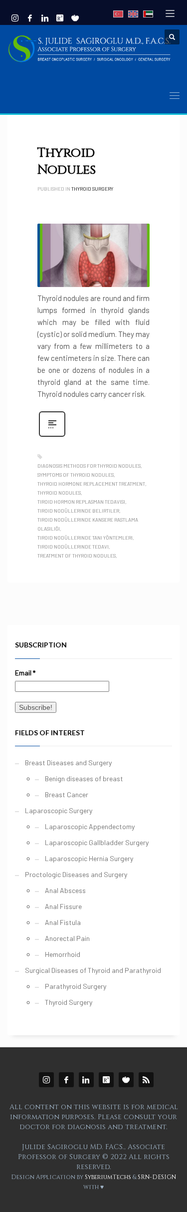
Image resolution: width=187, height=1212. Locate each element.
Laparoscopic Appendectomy (90, 826)
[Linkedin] (44, 17)
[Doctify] (74, 17)
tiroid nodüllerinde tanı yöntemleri (85, 538)
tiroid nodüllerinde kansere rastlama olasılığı (87, 524)
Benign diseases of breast (84, 778)
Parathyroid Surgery (75, 986)
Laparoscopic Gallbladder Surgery (97, 842)
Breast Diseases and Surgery (68, 762)
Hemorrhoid (62, 954)
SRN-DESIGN (157, 1177)
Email (25, 672)
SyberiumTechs (108, 1177)
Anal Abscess (65, 890)
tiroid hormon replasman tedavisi (81, 502)
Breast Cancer (66, 794)
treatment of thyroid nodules (76, 556)
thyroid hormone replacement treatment (91, 484)
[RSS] (146, 1079)
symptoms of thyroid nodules (75, 475)
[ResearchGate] (106, 1079)
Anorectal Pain (67, 938)
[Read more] (52, 435)
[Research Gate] (59, 17)
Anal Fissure (63, 906)
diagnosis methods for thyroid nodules (89, 466)
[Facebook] (29, 17)
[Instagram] (14, 17)
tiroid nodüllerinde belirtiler (78, 511)
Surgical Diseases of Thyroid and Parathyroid (93, 970)
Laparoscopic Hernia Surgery (89, 858)
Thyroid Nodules (66, 161)
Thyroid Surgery (92, 189)
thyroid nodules (59, 493)
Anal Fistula (63, 922)
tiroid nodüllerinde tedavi (73, 547)
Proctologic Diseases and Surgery (76, 874)
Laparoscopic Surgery (58, 810)
